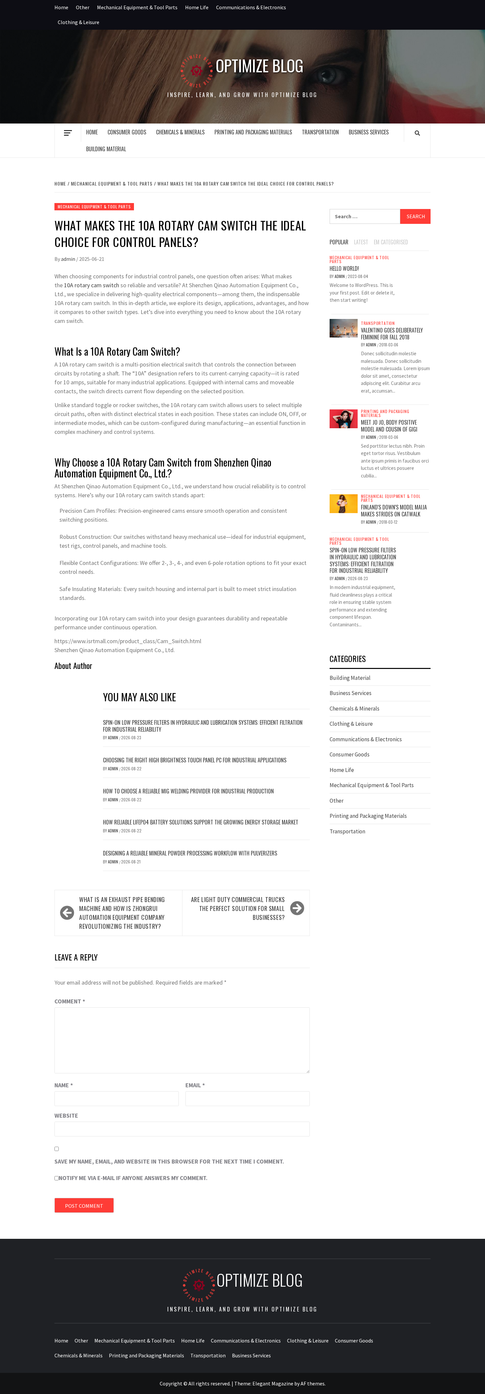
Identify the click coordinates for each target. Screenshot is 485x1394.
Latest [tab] (361, 242)
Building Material (106, 149)
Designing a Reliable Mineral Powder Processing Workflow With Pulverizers (190, 853)
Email (195, 1085)
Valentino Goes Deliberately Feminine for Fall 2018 (392, 333)
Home (61, 7)
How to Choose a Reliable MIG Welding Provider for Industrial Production (188, 791)
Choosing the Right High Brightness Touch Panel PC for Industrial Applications (194, 760)
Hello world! (344, 268)
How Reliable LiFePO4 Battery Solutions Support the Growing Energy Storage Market (200, 822)
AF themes (313, 1383)
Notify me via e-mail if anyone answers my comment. (133, 1178)
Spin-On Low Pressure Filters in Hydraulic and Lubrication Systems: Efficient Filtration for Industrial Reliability (203, 725)
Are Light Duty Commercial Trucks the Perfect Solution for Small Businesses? (238, 908)
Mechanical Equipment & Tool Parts (137, 7)
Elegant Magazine (272, 1383)
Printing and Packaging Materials (253, 132)
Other (82, 7)
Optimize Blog (260, 65)
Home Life (197, 7)
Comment (69, 1001)
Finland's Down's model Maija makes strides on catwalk (394, 510)
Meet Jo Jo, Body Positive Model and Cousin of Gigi (389, 425)
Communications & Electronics (251, 7)
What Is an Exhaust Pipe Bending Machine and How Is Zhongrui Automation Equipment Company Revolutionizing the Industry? (122, 912)
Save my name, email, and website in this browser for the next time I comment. (169, 1161)
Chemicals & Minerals (180, 132)
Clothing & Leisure (78, 22)
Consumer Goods (127, 132)
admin (68, 259)
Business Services (369, 132)
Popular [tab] (339, 242)
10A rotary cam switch (91, 285)
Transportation (320, 132)
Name (63, 1085)
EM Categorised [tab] (391, 242)
